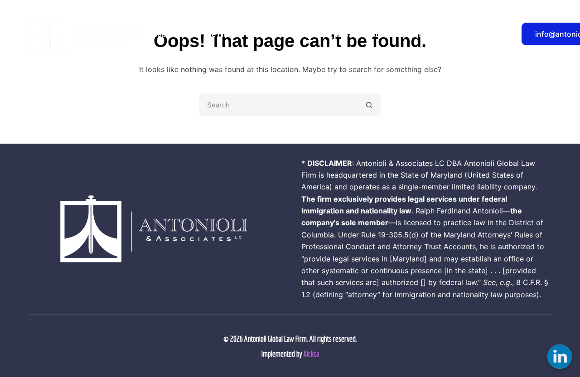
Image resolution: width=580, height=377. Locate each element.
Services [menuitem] (60, 34)
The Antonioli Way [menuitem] (285, 34)
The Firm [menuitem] (217, 34)
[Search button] (369, 104)
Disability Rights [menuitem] (365, 34)
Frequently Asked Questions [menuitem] (460, 34)
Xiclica (311, 353)
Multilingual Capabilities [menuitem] (143, 34)
